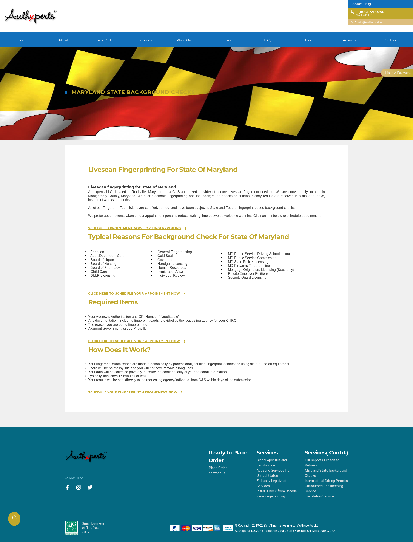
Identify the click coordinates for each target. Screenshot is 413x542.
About (63, 40)
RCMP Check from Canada (277, 491)
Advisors (349, 40)
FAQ (267, 40)
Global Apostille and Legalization (272, 462)
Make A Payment (398, 73)
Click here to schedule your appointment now (134, 293)
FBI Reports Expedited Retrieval (322, 462)
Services (145, 40)
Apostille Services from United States (274, 473)
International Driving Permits (326, 481)
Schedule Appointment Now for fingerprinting (134, 228)
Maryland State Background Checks (326, 473)
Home (23, 40)
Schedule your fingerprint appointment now (132, 392)
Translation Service (319, 496)
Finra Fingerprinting (271, 496)
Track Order (104, 40)
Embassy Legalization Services (273, 483)
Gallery (390, 40)
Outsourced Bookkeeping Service (324, 488)
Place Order (186, 40)
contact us (217, 473)
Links (227, 40)
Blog (308, 40)
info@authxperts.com (372, 22)
